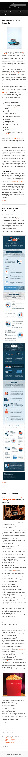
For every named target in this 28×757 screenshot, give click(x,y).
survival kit (4, 92)
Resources (12, 11)
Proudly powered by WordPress (14, 754)
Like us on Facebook (10, 739)
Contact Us (4, 14)
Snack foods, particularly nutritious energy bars (15, 103)
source (3, 200)
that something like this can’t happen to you (11, 72)
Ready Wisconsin (12, 95)
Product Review (20, 11)
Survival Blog (5, 11)
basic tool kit (22, 649)
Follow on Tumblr (9, 741)
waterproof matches (16, 107)
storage (14, 570)
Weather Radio (10, 660)
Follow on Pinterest (9, 742)
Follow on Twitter (9, 737)
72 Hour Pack (7, 134)
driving (16, 218)
